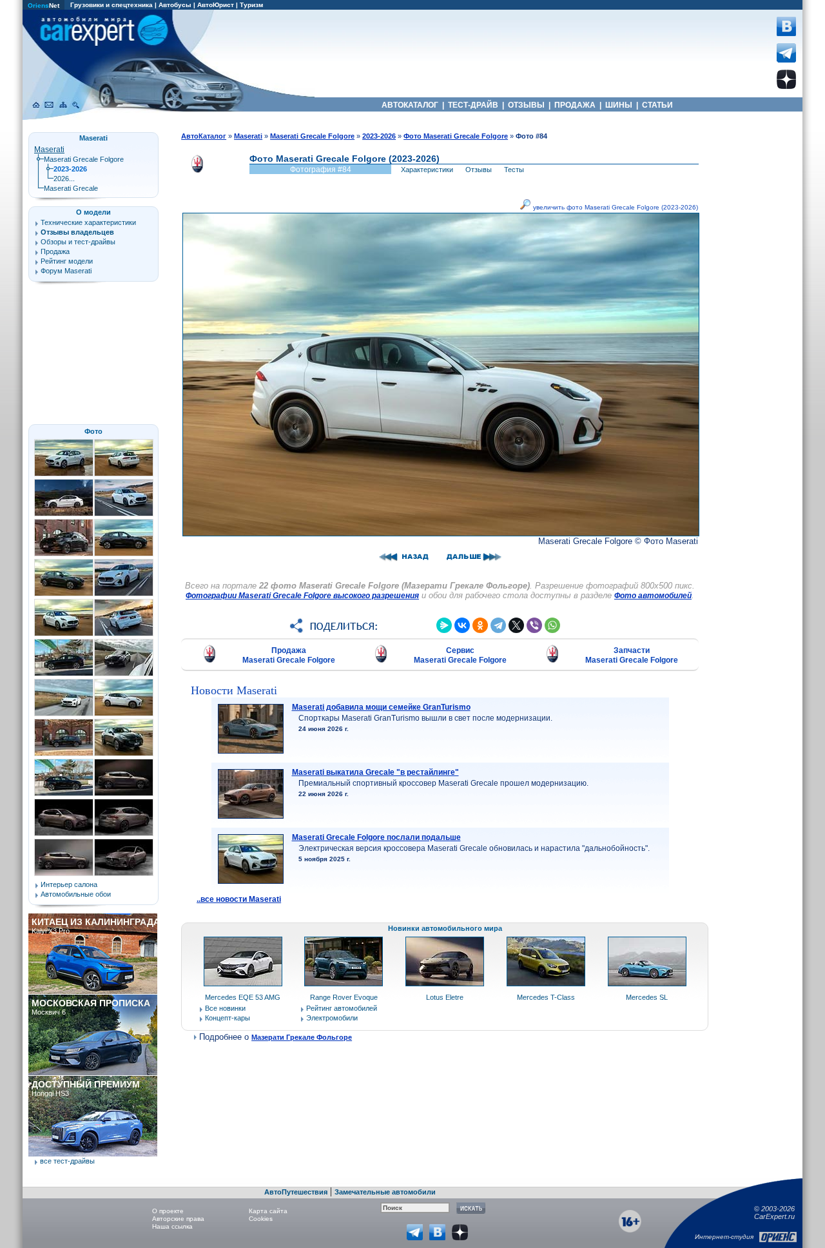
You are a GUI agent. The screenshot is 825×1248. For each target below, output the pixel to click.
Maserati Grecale (71, 188)
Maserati (49, 149)
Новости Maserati (234, 690)
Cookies (261, 1218)
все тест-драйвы (67, 1161)
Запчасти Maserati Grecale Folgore (631, 655)
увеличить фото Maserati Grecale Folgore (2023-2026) (614, 207)
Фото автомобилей (653, 595)
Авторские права (178, 1218)
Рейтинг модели (67, 261)
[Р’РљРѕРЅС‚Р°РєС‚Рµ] (462, 625)
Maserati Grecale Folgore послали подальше (376, 837)
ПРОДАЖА (574, 105)
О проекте (168, 1210)
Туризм (251, 4)
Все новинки (225, 1008)
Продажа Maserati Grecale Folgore (288, 655)
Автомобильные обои (76, 894)
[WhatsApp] (552, 625)
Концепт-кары (227, 1018)
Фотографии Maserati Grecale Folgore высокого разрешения (302, 595)
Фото (93, 431)
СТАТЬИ (657, 105)
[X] (516, 625)
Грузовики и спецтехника (111, 4)
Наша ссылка (172, 1226)
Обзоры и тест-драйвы (78, 242)
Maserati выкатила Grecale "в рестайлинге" (375, 772)
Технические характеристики (88, 222)
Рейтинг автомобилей (341, 1008)
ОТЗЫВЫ (526, 105)
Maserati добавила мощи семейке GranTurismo (381, 707)
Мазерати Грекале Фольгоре (301, 1037)
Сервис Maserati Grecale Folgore (460, 655)
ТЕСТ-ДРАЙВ (473, 105)
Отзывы (478, 169)
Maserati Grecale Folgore (84, 159)
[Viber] (534, 625)
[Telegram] (498, 625)
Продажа (55, 251)
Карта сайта (268, 1210)
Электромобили (332, 1018)
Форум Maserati (66, 271)
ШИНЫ (618, 105)
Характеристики (427, 169)
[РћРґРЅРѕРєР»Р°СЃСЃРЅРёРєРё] (480, 625)
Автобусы (175, 4)
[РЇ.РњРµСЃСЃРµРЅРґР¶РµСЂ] (444, 625)
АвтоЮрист (215, 4)
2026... (64, 178)
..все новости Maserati (239, 899)
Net (43, 5)
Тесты (514, 169)
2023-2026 (379, 136)
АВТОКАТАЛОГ (410, 105)
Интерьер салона (69, 884)
